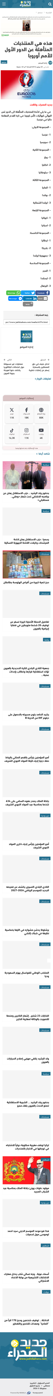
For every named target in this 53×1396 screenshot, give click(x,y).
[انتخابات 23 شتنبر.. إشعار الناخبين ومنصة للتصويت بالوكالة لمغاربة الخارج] (26, 998)
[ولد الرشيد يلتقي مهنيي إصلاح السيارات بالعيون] (26, 1041)
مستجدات (45, 554)
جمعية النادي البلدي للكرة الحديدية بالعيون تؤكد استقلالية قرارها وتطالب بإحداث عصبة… (26, 671)
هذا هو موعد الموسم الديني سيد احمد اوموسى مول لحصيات (28, 1232)
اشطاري (45, 1159)
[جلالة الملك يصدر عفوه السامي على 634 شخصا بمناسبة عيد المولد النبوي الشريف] (26, 783)
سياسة (46, 464)
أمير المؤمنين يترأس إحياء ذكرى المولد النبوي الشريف (29, 845)
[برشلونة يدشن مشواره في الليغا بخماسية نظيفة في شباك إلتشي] (26, 912)
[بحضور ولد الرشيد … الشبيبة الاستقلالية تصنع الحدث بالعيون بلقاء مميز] (26, 1084)
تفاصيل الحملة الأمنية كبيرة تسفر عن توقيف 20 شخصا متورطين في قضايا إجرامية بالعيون (29, 625)
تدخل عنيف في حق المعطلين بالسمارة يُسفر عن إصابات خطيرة (39, 367)
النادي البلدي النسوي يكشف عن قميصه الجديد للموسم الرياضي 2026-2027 (27, 888)
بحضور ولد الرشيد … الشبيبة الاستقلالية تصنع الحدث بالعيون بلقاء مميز (28, 1103)
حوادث (46, 1292)
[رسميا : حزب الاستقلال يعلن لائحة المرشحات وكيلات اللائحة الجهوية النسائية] (26, 522)
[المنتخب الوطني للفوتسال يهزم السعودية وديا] (26, 955)
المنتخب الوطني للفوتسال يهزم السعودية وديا (27, 974)
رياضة (46, 639)
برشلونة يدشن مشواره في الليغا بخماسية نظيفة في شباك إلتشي (27, 931)
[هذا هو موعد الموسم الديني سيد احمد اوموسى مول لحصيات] (26, 1213)
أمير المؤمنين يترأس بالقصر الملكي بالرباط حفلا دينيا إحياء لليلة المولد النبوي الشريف (26, 759)
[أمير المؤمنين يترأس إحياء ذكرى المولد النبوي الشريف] (26, 826)
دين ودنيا (45, 815)
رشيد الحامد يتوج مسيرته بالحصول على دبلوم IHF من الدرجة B (28, 716)
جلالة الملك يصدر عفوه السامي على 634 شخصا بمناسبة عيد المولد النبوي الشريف (27, 802)
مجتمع (4, 62)
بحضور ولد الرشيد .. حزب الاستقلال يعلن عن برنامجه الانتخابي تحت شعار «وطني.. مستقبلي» (26, 496)
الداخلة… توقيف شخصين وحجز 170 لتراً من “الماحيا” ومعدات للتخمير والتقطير (26, 1321)
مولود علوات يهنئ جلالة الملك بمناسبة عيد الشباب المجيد (26, 1189)
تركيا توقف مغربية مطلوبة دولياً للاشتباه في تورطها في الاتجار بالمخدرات (27, 1146)
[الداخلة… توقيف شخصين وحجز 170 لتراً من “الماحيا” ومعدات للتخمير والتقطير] (26, 1303)
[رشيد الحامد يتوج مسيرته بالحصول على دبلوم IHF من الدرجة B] (26, 697)
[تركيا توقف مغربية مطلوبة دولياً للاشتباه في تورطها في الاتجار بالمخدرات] (26, 1127)
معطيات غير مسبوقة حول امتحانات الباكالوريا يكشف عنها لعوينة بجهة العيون (14, 368)
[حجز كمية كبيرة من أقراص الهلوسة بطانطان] (26, 564)
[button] (42, 292)
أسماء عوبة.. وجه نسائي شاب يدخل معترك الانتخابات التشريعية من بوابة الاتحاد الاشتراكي (26, 1277)
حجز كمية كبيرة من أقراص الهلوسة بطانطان (26, 582)
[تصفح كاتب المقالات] (26, 336)
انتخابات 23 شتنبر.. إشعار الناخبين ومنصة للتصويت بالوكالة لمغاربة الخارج (27, 1017)
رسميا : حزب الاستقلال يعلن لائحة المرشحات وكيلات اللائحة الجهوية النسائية (26, 541)
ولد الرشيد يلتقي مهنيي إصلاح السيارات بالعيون (28, 1060)
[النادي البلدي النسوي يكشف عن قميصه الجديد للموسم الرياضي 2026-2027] (26, 869)
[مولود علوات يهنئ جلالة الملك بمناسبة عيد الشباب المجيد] (26, 1170)
